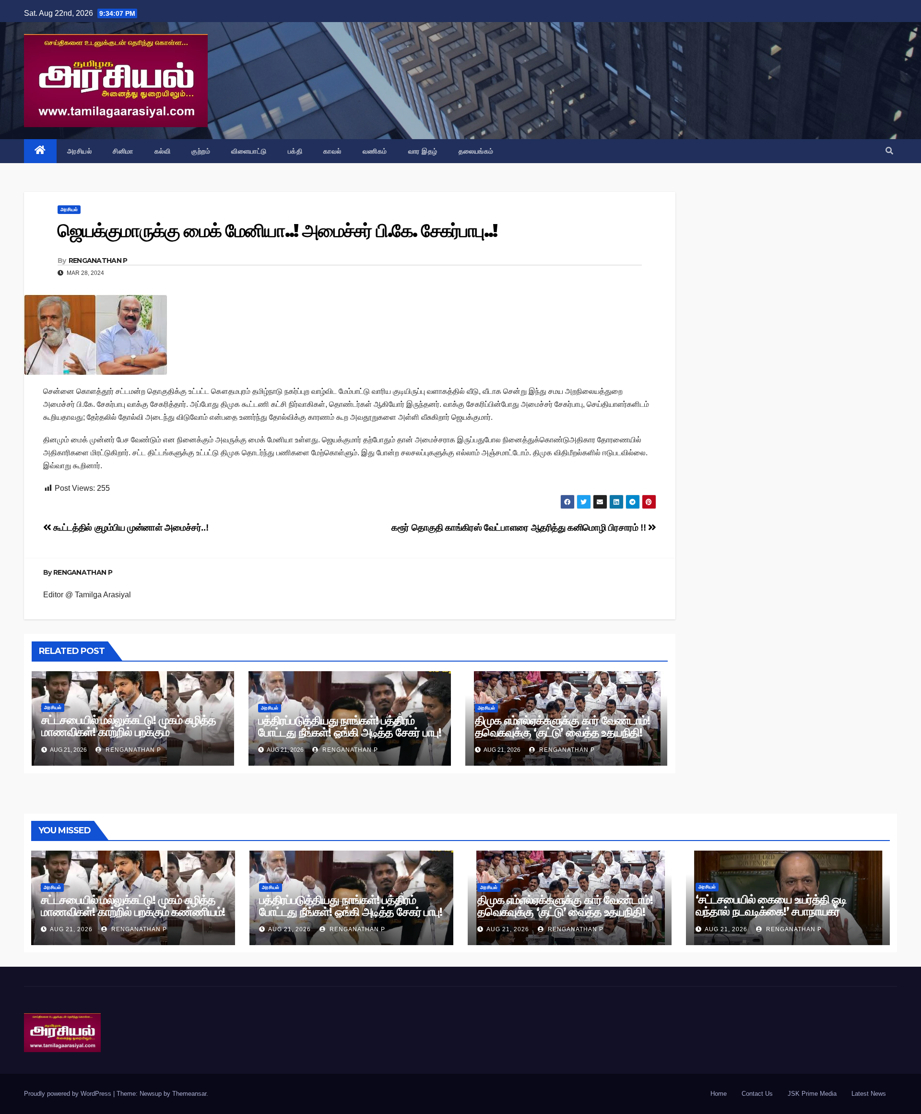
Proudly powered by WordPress (68, 1093)
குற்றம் (200, 151)
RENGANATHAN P (98, 260)
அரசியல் (79, 151)
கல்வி (162, 151)
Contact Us (757, 1093)
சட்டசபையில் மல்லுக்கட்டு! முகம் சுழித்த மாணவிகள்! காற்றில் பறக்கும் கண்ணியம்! (128, 732)
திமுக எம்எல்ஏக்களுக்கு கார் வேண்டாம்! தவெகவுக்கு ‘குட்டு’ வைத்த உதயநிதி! (562, 726)
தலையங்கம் (476, 151)
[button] (889, 151)
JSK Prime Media (812, 1093)
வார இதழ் (422, 151)
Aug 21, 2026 (71, 929)
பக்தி (295, 151)
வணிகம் (375, 151)
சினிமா (123, 151)
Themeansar (189, 1093)
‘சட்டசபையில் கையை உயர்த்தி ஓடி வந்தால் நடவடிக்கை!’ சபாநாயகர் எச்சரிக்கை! (771, 911)
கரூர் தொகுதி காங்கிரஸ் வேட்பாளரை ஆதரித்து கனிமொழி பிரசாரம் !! (519, 527)
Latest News (868, 1093)
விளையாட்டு (249, 151)
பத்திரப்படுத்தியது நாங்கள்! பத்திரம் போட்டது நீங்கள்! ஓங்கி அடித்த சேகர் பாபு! (349, 726)
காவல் (332, 151)
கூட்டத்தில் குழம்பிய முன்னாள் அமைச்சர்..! (129, 527)
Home (718, 1093)
